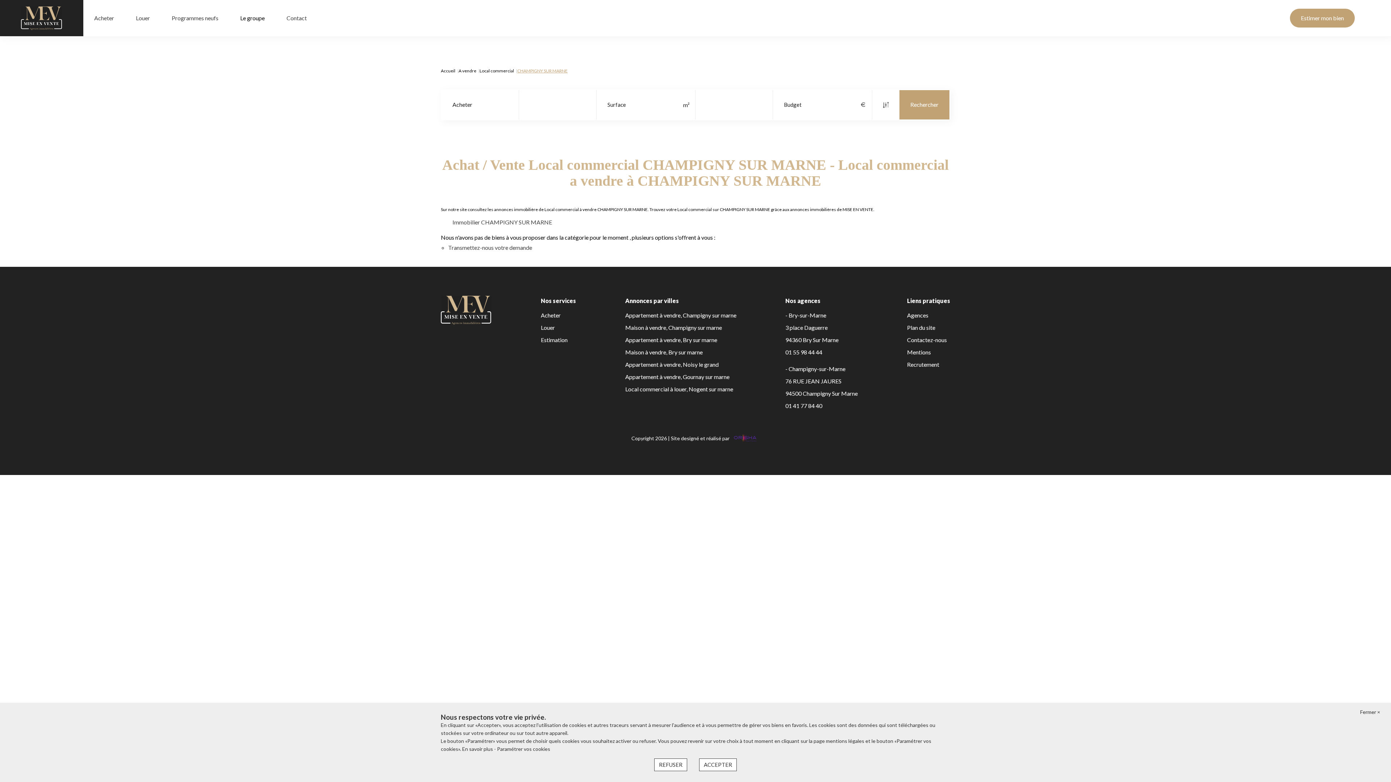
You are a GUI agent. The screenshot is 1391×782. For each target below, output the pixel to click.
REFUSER (670, 764)
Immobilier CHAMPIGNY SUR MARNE (502, 222)
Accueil (448, 70)
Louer (143, 17)
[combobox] (480, 104)
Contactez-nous (927, 339)
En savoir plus (478, 749)
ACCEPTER (718, 764)
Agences (917, 315)
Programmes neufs (195, 17)
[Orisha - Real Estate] (745, 438)
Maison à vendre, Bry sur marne (664, 352)
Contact (297, 17)
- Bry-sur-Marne (805, 315)
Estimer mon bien (1322, 17)
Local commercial (497, 70)
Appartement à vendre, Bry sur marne (671, 339)
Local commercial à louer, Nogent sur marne (679, 389)
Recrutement (923, 364)
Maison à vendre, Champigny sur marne (673, 327)
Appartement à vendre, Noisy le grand (672, 364)
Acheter (104, 17)
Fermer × (1370, 712)
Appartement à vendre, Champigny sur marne (680, 315)
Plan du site (921, 327)
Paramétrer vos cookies (523, 749)
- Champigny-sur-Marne (815, 368)
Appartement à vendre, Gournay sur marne (677, 376)
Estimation (554, 339)
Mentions (919, 352)
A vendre (467, 70)
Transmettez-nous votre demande (490, 247)
